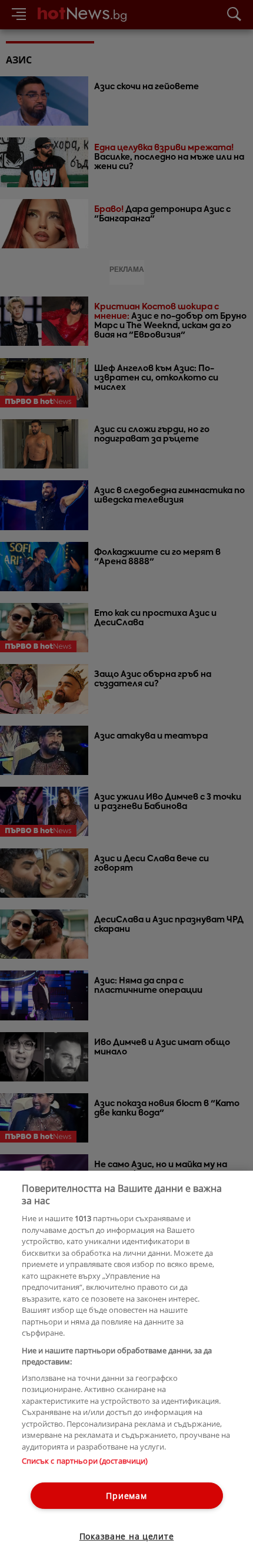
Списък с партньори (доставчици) (85, 1460)
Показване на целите (126, 1536)
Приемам (126, 1495)
